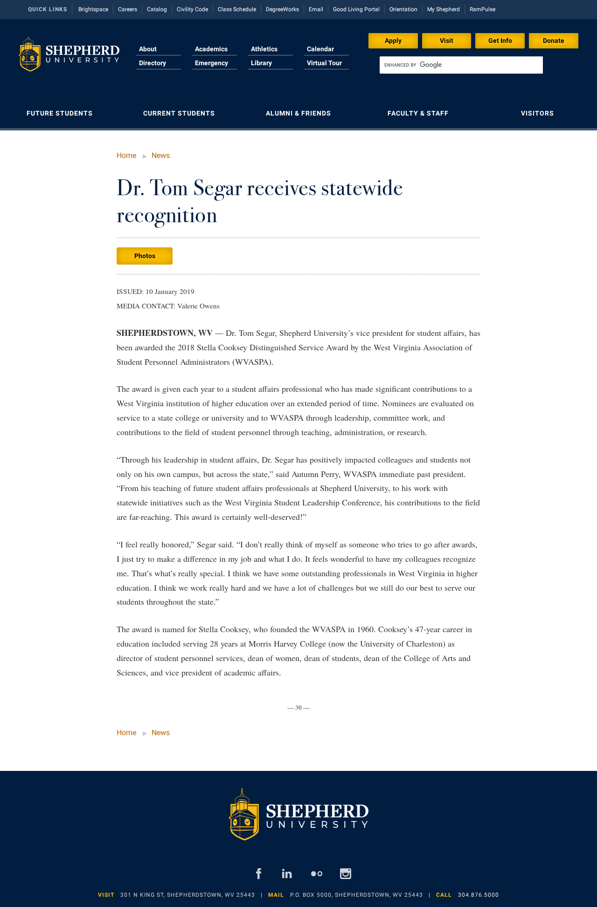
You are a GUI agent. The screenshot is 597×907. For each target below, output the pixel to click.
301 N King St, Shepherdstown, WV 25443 (187, 895)
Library (261, 63)
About (148, 49)
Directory (152, 63)
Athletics (264, 49)
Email (316, 9)
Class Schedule (237, 9)
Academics (211, 49)
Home (126, 155)
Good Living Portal (356, 9)
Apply (393, 40)
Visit (446, 40)
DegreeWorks (282, 9)
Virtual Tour (324, 63)
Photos (144, 255)
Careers (127, 9)
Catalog (157, 9)
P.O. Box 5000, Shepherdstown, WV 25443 (356, 895)
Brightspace (93, 9)
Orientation (403, 9)
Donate (553, 40)
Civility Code (192, 9)
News (161, 155)
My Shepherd (443, 9)
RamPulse (482, 9)
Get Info (500, 40)
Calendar (320, 49)
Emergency (211, 63)
